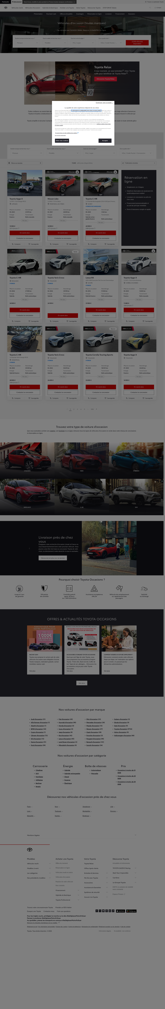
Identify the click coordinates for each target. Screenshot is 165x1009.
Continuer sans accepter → (104, 102)
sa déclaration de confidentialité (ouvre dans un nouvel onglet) (86, 110)
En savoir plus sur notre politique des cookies (66, 132)
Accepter (105, 140)
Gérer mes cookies (62, 140)
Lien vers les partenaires (60, 135)
